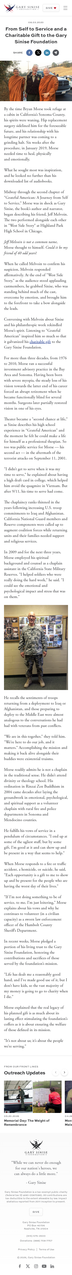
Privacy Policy (26, 1249)
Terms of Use (46, 1249)
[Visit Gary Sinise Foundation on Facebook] (19, 1266)
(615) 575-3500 (36, 1235)
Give (49, 8)
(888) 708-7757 (42, 1240)
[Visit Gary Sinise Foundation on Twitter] (27, 1266)
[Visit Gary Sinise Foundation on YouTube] (44, 1266)
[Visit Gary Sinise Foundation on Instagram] (36, 1266)
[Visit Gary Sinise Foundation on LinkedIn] (52, 1266)
